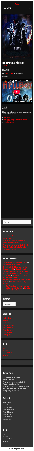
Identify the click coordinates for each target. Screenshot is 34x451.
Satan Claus (25, 119)
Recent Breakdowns (8, 325)
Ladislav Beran (14, 119)
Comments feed (7, 353)
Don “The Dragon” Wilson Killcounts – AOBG (15, 262)
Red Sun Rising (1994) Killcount (11, 236)
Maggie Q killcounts (8, 238)
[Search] (29, 7)
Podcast (5, 320)
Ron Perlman (10, 73)
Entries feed (6, 350)
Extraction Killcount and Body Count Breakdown (16, 289)
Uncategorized (7, 334)
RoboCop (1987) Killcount (9, 121)
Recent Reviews (7, 332)
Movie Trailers (7, 318)
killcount (8, 119)
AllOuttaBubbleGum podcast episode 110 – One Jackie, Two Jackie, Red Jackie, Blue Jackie (16, 246)
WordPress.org (7, 355)
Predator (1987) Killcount (9, 122)
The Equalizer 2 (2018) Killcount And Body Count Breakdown (16, 276)
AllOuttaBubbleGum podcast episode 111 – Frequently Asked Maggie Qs (14, 241)
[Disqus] (17, 149)
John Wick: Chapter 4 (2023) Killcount (14, 282)
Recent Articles (7, 323)
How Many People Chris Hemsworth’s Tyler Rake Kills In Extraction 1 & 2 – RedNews (16, 287)
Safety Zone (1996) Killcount (11, 249)
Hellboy (5, 119)
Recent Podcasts (8, 330)
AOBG (17, 4)
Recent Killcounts (7, 117)
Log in (4, 348)
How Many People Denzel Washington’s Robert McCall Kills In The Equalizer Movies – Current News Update (15, 273)
